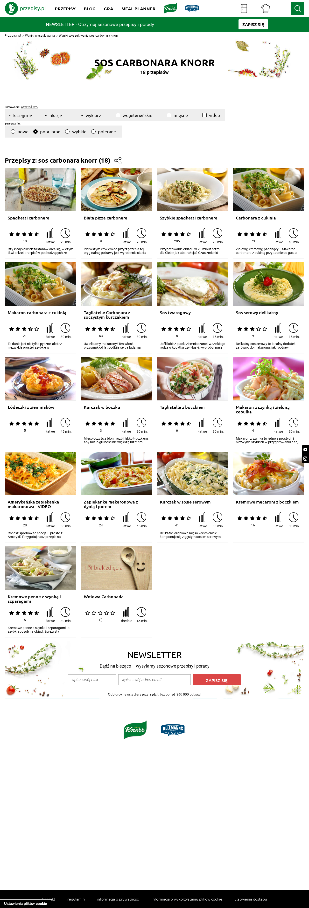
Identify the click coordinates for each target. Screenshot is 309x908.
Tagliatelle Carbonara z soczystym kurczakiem (107, 314)
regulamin (76, 899)
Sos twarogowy (175, 312)
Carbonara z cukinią (256, 217)
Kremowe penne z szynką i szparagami (34, 598)
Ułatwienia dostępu (250, 899)
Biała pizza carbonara (105, 217)
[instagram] (305, 458)
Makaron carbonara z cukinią (37, 312)
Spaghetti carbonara (28, 217)
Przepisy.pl (13, 35)
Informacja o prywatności (118, 899)
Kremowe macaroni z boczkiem (267, 501)
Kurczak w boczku (102, 407)
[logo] (25, 8)
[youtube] (305, 449)
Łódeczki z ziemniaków (31, 407)
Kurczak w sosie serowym (185, 501)
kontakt (48, 899)
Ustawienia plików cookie (25, 903)
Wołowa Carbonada (104, 596)
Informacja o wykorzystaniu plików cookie (187, 899)
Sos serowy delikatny (257, 312)
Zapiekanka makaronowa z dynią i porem (111, 504)
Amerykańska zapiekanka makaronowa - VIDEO (33, 504)
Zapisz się (217, 680)
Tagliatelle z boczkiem (182, 407)
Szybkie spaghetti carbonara (189, 217)
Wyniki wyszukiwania (40, 35)
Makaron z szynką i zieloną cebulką (263, 409)
